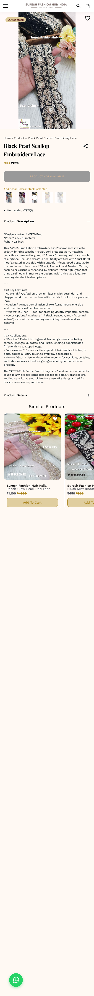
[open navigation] (5, 6)
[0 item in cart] (87, 6)
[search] (78, 6)
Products (19, 138)
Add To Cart (32, 502)
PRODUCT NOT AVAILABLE (47, 176)
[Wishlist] (87, 18)
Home (7, 138)
